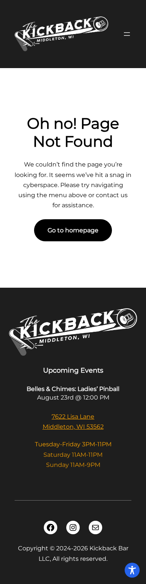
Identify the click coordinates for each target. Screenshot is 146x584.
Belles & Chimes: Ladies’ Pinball (73, 388)
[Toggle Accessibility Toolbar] (132, 570)
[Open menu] (126, 34)
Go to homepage (73, 230)
